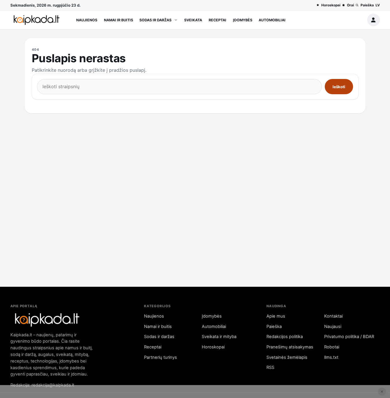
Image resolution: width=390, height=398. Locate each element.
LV (378, 5)
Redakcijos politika (284, 336)
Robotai (331, 347)
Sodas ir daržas (155, 20)
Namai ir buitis (118, 20)
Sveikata (193, 20)
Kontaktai (333, 316)
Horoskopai (330, 5)
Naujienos (86, 20)
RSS (270, 367)
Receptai (217, 20)
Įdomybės (242, 20)
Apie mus (275, 316)
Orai (350, 5)
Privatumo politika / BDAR (349, 336)
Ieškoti (339, 86)
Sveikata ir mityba (219, 336)
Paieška (367, 5)
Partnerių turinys (160, 357)
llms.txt (331, 357)
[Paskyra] (373, 20)
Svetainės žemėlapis (286, 357)
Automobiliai (272, 20)
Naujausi (332, 326)
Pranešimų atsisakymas (289, 347)
